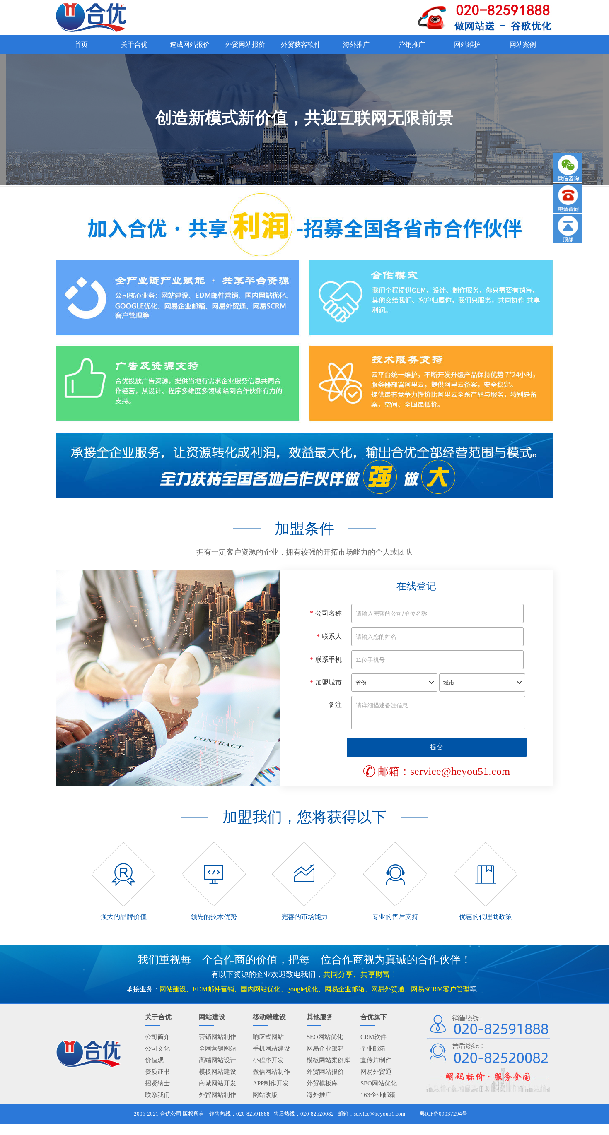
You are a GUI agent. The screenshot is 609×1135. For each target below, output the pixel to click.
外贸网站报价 (325, 1071)
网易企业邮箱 (325, 1048)
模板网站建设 (217, 1071)
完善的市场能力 (304, 916)
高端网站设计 (217, 1060)
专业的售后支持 (395, 916)
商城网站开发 (217, 1083)
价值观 (154, 1060)
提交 (436, 746)
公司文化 (157, 1048)
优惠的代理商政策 (485, 916)
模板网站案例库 (328, 1060)
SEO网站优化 (325, 1037)
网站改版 (265, 1095)
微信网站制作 (271, 1071)
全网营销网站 (217, 1048)
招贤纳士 (157, 1083)
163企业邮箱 (377, 1095)
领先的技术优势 (214, 916)
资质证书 (157, 1071)
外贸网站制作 (217, 1095)
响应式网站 (268, 1037)
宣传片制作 (376, 1060)
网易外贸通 (376, 1071)
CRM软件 (373, 1037)
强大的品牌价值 (123, 916)
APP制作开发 (271, 1083)
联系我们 (157, 1095)
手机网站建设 (271, 1048)
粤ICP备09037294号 (443, 1114)
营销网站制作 (217, 1037)
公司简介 (157, 1037)
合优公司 (170, 1114)
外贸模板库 (322, 1083)
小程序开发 (268, 1060)
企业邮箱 (372, 1048)
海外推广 (319, 1095)
